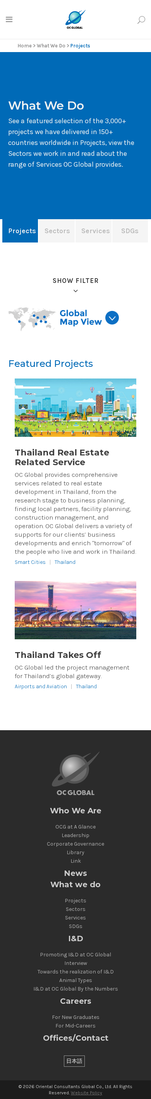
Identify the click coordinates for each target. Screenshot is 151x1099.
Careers (75, 1001)
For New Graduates (76, 1017)
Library (75, 853)
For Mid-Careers (75, 1026)
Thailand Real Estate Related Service (62, 457)
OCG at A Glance (75, 827)
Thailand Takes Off (58, 655)
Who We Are (75, 810)
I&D (75, 938)
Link (75, 861)
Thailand (65, 562)
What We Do (51, 46)
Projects (75, 901)
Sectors (76, 909)
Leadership (75, 835)
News (75, 873)
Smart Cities (30, 562)
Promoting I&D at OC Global (75, 955)
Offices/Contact (75, 1038)
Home (24, 46)
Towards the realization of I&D (76, 972)
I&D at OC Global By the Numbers (75, 989)
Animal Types (75, 980)
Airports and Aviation (41, 686)
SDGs (75, 926)
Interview (75, 963)
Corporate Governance (75, 844)
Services (75, 918)
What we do (75, 884)
